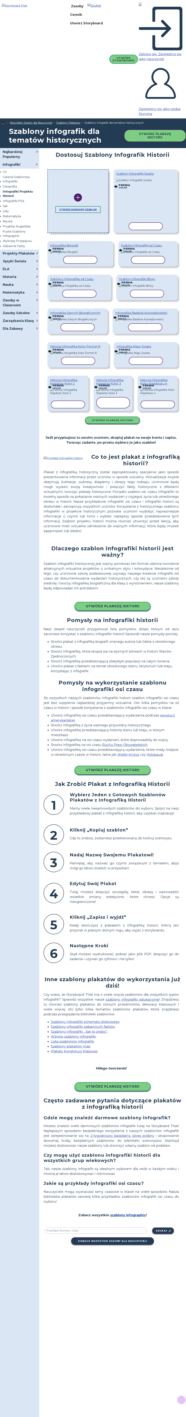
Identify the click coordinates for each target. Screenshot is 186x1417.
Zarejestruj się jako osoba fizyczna (159, 111)
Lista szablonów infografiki (72, 1041)
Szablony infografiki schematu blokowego (85, 1022)
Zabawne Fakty (14, 246)
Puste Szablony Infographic (14, 234)
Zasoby (77, 6)
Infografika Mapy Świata (133, 346)
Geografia (10, 186)
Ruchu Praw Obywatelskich (124, 745)
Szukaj (161, 1230)
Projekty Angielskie (17, 226)
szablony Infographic (128, 1215)
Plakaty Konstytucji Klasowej (74, 1051)
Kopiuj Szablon (144, 180)
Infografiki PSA (13, 201)
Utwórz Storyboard (86, 23)
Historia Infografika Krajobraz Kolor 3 (110, 381)
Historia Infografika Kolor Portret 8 (75, 346)
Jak (5, 206)
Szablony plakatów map (70, 1046)
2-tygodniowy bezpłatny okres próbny (122, 1136)
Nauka (7, 221)
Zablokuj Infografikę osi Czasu (72, 279)
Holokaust (155, 755)
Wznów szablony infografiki (73, 1037)
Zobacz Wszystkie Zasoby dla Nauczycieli (112, 1241)
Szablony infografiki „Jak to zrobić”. (79, 1032)
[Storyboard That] (14, 5)
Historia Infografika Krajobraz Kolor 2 (63, 381)
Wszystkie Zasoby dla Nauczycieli (31, 122)
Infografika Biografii (64, 245)
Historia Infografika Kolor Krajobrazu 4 (153, 381)
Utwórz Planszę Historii (155, 135)
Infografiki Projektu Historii (18, 194)
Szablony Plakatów (68, 122)
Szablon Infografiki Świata (135, 173)
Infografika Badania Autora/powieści (141, 313)
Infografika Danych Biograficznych (75, 313)
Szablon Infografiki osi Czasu (141, 245)
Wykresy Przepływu (17, 241)
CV (5, 172)
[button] (95, 6)
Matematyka (12, 216)
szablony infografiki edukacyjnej (132, 1000)
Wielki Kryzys (128, 755)
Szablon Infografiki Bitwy (137, 279)
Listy (6, 211)
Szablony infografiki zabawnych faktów (83, 1027)
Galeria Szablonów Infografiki (16, 179)
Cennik (76, 15)
